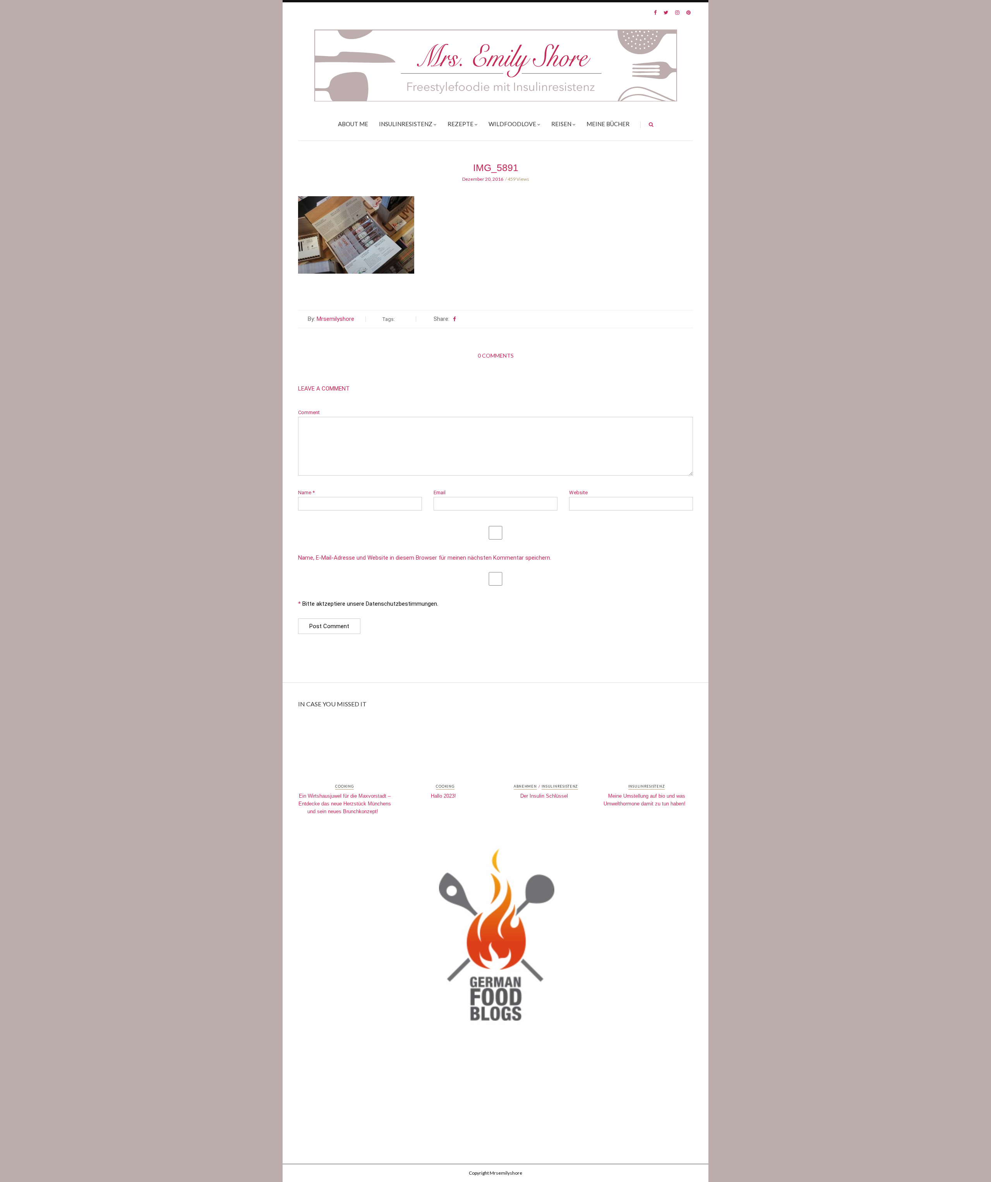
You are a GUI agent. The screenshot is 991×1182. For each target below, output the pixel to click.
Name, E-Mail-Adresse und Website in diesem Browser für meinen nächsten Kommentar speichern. (424, 558)
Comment (309, 412)
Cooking (344, 786)
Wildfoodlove (512, 123)
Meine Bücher (607, 123)
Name (306, 492)
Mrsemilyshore (335, 318)
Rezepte (460, 123)
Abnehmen (525, 786)
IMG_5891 (495, 167)
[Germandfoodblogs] (495, 935)
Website (578, 492)
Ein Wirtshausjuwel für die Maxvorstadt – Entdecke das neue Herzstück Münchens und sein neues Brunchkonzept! (344, 803)
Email (440, 492)
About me (353, 123)
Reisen (561, 123)
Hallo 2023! (443, 796)
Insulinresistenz (405, 123)
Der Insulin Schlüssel (544, 796)
